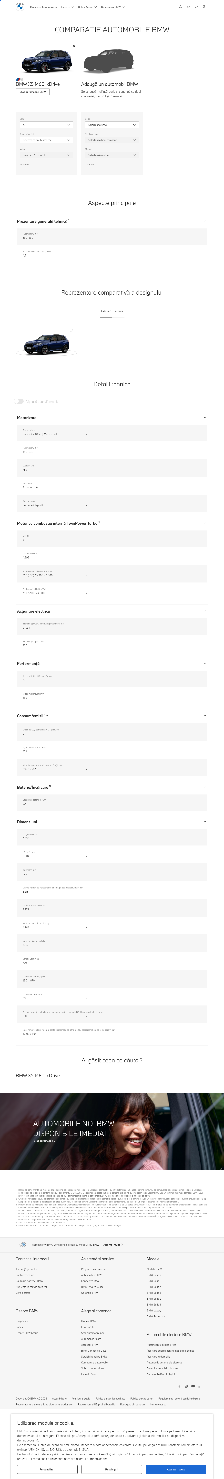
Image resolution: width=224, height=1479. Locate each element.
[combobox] (46, 124)
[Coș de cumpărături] (189, 7)
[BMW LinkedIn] (199, 1386)
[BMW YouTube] (193, 1386)
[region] (46, 344)
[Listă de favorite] (197, 7)
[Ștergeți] (74, 46)
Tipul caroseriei (27, 134)
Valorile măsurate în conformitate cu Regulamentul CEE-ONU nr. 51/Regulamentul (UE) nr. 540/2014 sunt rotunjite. (70, 1225)
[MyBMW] (181, 7)
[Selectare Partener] (204, 7)
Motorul (23, 149)
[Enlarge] (72, 331)
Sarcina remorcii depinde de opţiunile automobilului (41, 1222)
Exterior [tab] (106, 311)
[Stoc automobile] (112, 1131)
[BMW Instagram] (186, 1386)
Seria (22, 119)
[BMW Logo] (20, 7)
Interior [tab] (118, 311)
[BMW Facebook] (179, 1386)
